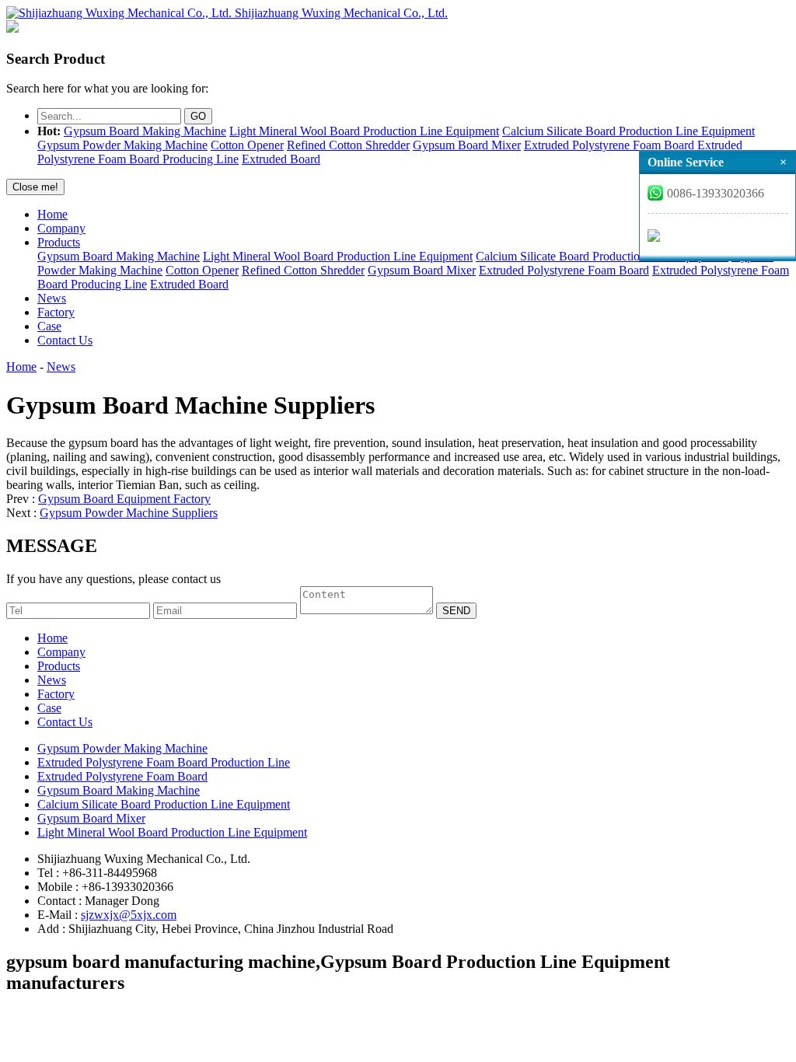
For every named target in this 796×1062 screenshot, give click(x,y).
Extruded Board (281, 159)
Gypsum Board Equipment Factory (124, 498)
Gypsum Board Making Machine (145, 131)
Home (52, 214)
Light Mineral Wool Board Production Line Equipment (364, 131)
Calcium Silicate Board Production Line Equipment (628, 131)
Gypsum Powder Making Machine (122, 145)
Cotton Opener (247, 145)
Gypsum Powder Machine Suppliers (129, 512)
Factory (56, 312)
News (51, 298)
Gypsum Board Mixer (467, 145)
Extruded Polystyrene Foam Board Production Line (163, 762)
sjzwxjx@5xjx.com (128, 914)
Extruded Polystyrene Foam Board (609, 145)
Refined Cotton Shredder (348, 145)
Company (61, 228)
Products (58, 242)
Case (49, 326)
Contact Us (65, 340)
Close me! (35, 187)
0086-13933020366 (715, 193)
